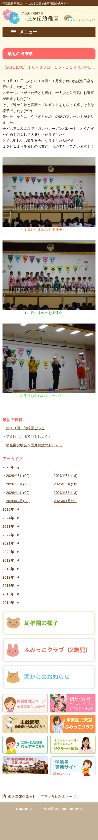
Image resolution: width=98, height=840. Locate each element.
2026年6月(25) (18, 484)
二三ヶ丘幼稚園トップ (58, 797)
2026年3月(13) (65, 493)
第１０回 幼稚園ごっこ (25, 428)
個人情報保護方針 (24, 797)
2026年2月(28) (18, 501)
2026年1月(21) (65, 501)
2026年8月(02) (18, 476)
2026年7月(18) (65, 476)
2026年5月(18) (65, 484)
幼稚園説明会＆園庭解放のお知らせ (34, 445)
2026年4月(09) (18, 493)
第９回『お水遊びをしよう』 (29, 437)
